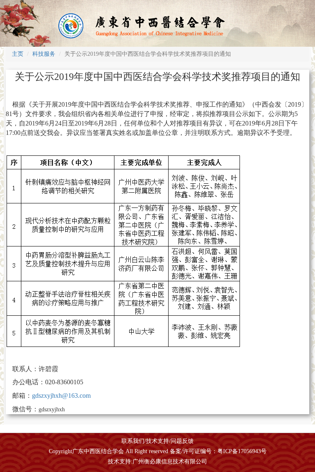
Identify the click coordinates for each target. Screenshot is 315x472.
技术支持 (157, 441)
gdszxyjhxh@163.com (61, 395)
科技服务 (43, 54)
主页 (17, 54)
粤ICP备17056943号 (242, 451)
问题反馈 (182, 441)
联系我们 (132, 441)
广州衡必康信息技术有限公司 (169, 461)
